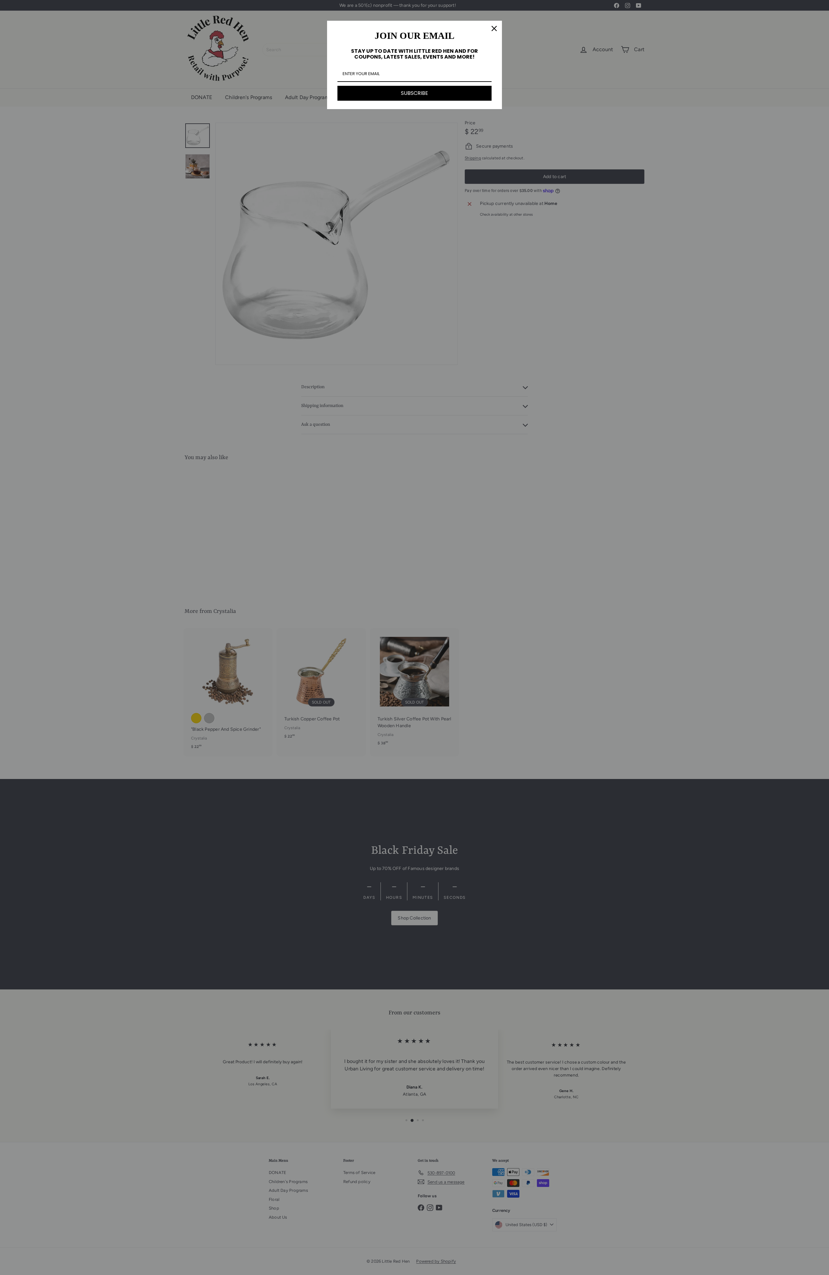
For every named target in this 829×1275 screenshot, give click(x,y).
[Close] (494, 28)
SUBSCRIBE (414, 93)
